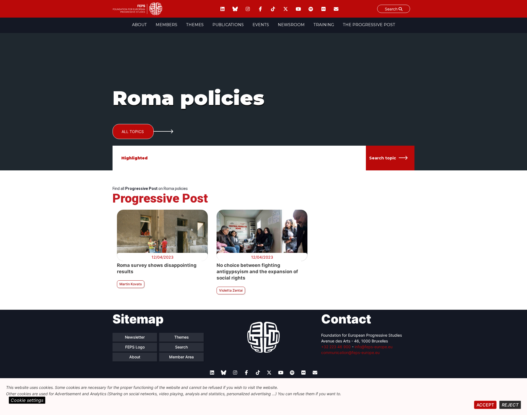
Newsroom (291, 24)
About (139, 24)
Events (261, 24)
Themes (195, 24)
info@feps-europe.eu (374, 346)
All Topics (133, 131)
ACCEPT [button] (485, 405)
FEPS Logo (135, 347)
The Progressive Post (369, 24)
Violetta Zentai (231, 290)
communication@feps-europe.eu (350, 352)
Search (392, 9)
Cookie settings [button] (27, 400)
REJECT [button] (510, 405)
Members (166, 24)
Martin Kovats (130, 284)
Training (323, 24)
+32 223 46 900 (336, 346)
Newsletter (135, 337)
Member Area (181, 357)
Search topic (382, 158)
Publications (228, 24)
